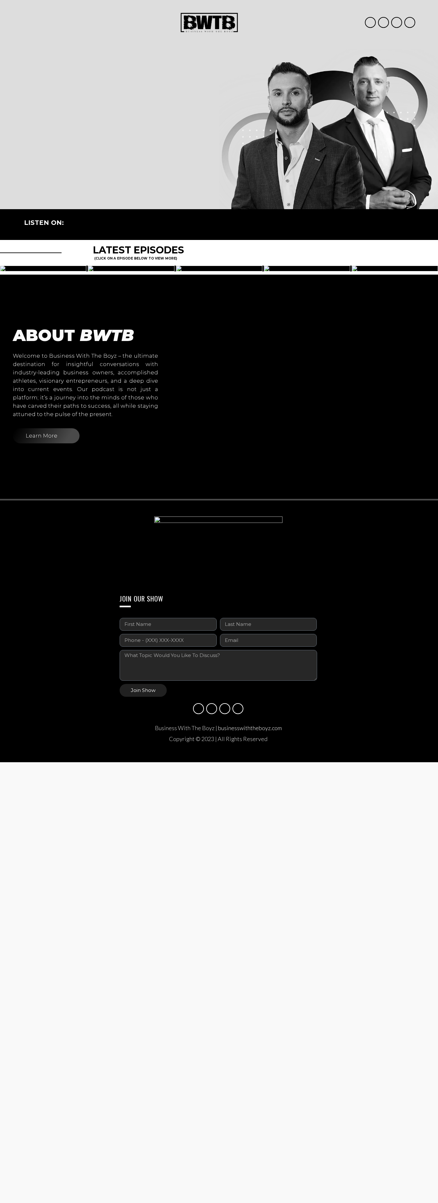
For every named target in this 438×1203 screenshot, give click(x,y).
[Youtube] (383, 22)
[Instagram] (370, 22)
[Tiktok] (409, 22)
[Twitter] (396, 22)
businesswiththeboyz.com (250, 727)
